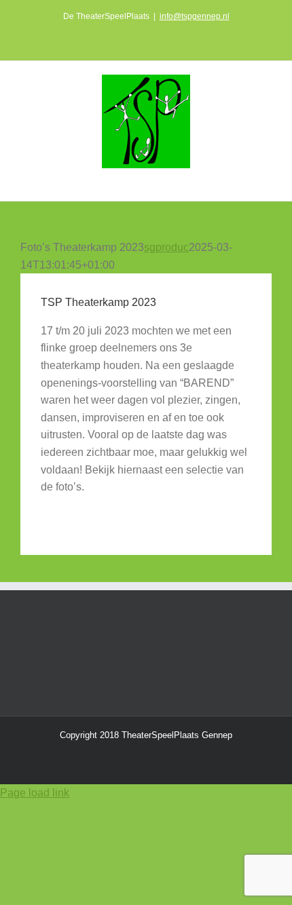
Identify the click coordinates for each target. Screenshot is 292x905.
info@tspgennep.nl (195, 16)
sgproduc (166, 247)
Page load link (34, 792)
